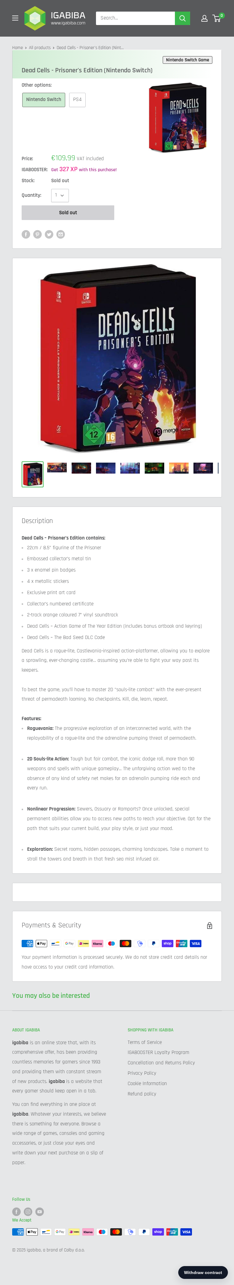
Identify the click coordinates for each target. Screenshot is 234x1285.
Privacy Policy (142, 1073)
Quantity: (31, 195)
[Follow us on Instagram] (28, 1211)
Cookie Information (147, 1083)
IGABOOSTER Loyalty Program (158, 1052)
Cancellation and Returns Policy (161, 1062)
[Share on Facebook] (26, 235)
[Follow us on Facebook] (16, 1211)
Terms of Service (145, 1042)
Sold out (68, 212)
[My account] (204, 18)
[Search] (182, 18)
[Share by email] (60, 235)
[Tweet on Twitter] (49, 235)
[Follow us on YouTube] (39, 1211)
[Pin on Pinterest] (37, 235)
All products (40, 48)
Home (17, 48)
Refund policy (142, 1094)
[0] (217, 18)
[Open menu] (15, 18)
